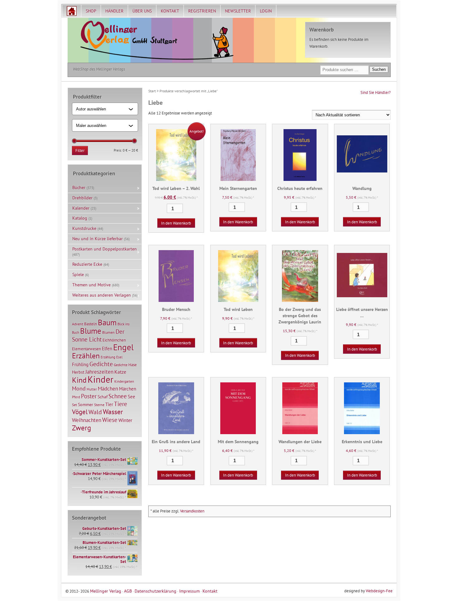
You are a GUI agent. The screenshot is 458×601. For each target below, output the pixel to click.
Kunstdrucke (84, 228)
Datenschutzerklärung (155, 591)
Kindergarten (124, 381)
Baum (107, 322)
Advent (77, 324)
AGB (128, 591)
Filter (79, 150)
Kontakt (170, 11)
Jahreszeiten (99, 371)
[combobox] (102, 109)
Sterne (99, 404)
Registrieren (202, 11)
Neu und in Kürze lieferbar (97, 238)
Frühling (80, 364)
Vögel (80, 411)
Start (152, 91)
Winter (125, 420)
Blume (90, 331)
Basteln (90, 324)
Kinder (100, 379)
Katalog (79, 218)
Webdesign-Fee (379, 591)
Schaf (102, 397)
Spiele (78, 274)
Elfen (107, 348)
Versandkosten (192, 511)
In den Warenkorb (176, 223)
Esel (119, 357)
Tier (109, 404)
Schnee (117, 396)
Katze (120, 371)
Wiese (109, 420)
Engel (123, 347)
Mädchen (108, 388)
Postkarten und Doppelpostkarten (104, 249)
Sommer (85, 404)
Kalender (80, 208)
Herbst (78, 372)
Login (266, 11)
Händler (114, 11)
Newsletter (238, 11)
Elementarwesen (86, 348)
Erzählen (86, 356)
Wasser (113, 411)
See (131, 397)
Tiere (120, 404)
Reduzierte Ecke (87, 264)
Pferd (76, 397)
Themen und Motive (91, 285)
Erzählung (108, 357)
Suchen (379, 69)
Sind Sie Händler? (375, 92)
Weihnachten (86, 420)
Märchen (127, 389)
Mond (79, 388)
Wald (95, 412)
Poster (89, 396)
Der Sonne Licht (98, 335)
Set (74, 404)
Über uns (142, 11)
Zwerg (81, 427)
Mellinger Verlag (105, 591)
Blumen (108, 332)
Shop (91, 11)
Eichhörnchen (114, 339)
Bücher (78, 187)
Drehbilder (82, 198)
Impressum (189, 591)
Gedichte (101, 364)
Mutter (92, 389)
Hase (132, 364)
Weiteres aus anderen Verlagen (101, 295)
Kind (79, 380)
